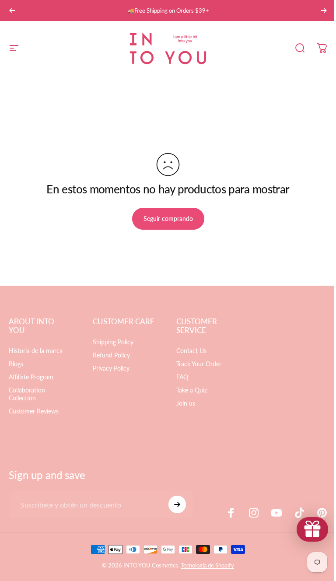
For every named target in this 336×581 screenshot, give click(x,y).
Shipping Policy (113, 342)
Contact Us (191, 350)
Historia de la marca (36, 350)
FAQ (182, 377)
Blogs (16, 364)
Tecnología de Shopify (207, 565)
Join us (185, 403)
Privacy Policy (111, 368)
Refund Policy (111, 355)
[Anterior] (12, 10)
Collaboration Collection (27, 394)
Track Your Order (198, 364)
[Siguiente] (323, 10)
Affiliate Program (31, 377)
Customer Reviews (34, 411)
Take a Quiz (191, 390)
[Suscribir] (177, 504)
